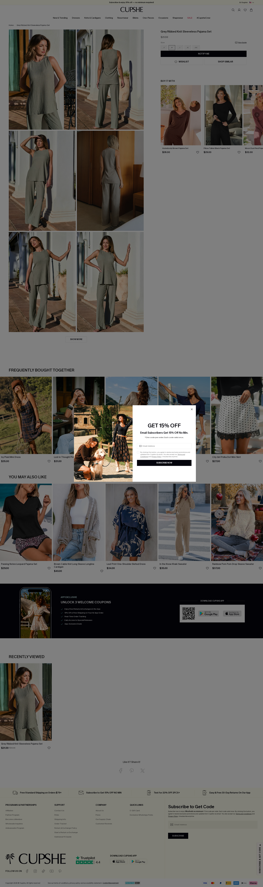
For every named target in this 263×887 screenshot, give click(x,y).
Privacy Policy (156, 457)
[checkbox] (138, 452)
